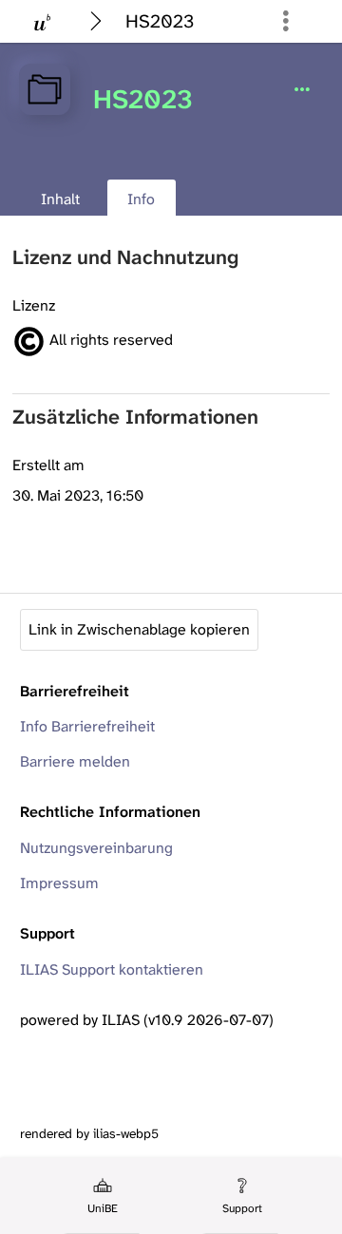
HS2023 (159, 21)
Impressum (59, 883)
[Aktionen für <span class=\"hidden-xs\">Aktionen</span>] (302, 90)
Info (131, 203)
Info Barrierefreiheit (87, 726)
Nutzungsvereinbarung (96, 848)
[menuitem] (102, 1196)
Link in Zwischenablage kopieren (139, 629)
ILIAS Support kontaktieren (111, 969)
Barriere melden (75, 761)
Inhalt (60, 199)
